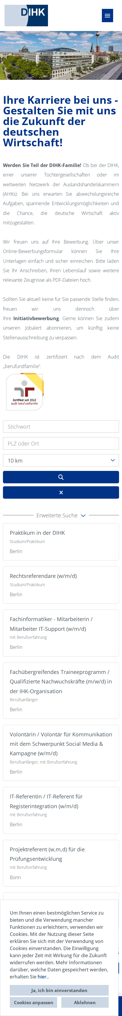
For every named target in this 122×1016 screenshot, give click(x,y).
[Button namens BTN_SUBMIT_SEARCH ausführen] (61, 477)
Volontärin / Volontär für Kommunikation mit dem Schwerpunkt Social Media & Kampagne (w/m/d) (61, 744)
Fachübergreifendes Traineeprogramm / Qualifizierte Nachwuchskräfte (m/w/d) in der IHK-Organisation (61, 681)
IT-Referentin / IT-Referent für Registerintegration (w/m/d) (46, 801)
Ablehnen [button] (85, 1002)
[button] (61, 515)
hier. (43, 976)
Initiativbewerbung (36, 318)
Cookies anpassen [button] (33, 1002)
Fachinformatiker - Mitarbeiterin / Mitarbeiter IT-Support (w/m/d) (51, 623)
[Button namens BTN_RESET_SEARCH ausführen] (61, 492)
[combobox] (61, 460)
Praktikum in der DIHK (37, 532)
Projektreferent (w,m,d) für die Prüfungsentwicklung (47, 854)
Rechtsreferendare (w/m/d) (43, 575)
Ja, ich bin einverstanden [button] (59, 990)
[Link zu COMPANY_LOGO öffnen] (26, 15)
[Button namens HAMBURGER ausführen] (107, 15)
